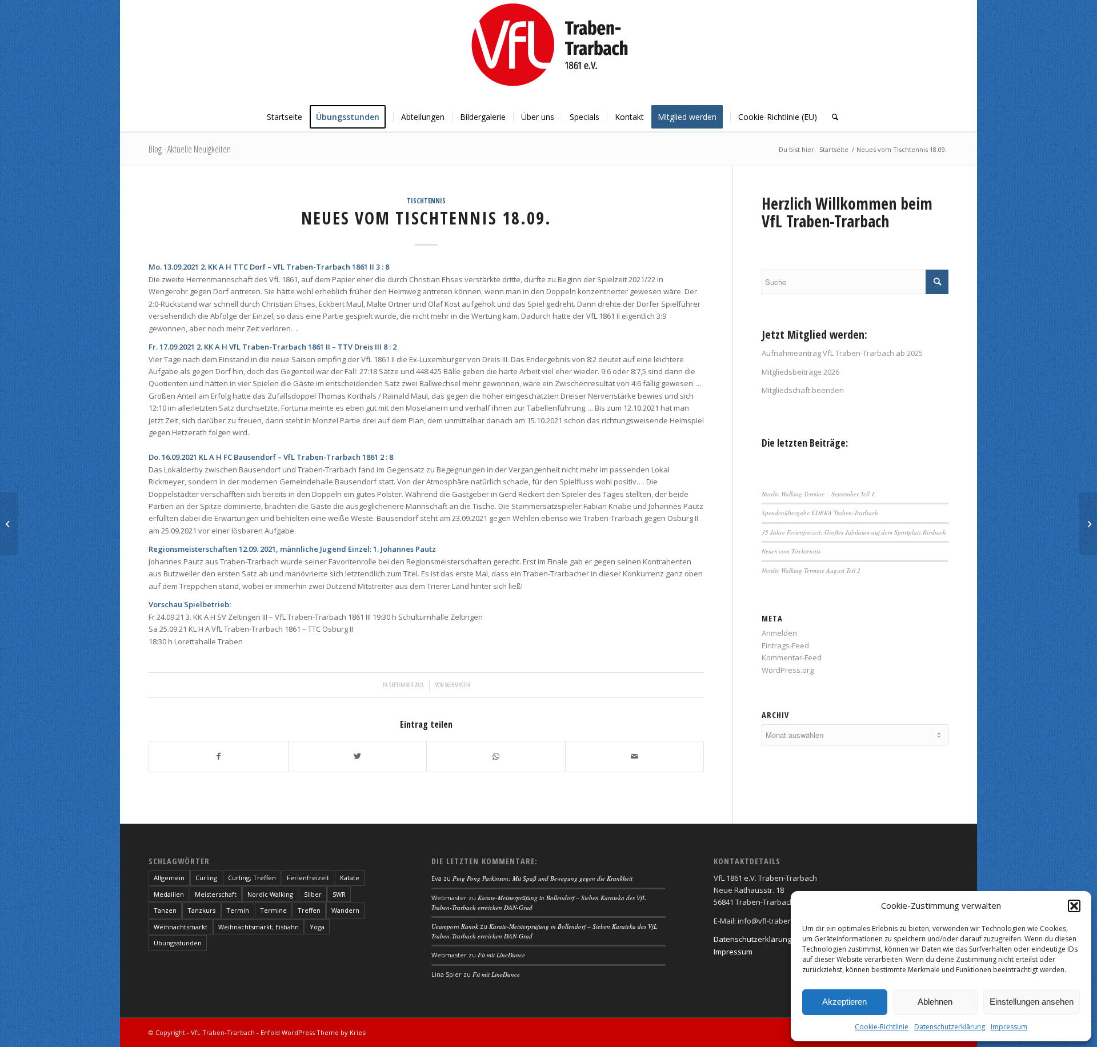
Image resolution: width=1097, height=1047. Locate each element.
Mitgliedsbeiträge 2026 (800, 372)
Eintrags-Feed (785, 645)
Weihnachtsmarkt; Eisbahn (258, 926)
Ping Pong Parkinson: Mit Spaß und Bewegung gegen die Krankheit (542, 878)
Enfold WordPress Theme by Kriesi (314, 1032)
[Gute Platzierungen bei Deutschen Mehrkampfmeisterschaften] (9, 523)
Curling (206, 877)
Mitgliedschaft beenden (803, 390)
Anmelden (779, 633)
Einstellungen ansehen (1032, 1001)
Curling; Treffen (252, 877)
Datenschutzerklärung (949, 1027)
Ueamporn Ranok (454, 926)
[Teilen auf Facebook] (218, 756)
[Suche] (831, 117)
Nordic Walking (270, 894)
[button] (1074, 906)
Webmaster (457, 685)
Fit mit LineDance (501, 954)
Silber (313, 894)
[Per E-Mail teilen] (635, 756)
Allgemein (169, 877)
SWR (339, 894)
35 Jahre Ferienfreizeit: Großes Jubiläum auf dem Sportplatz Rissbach (854, 532)
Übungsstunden (178, 942)
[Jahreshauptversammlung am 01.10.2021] (1088, 523)
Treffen (309, 910)
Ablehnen (935, 1001)
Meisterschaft (216, 894)
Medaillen (169, 894)
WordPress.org (788, 670)
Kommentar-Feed (792, 657)
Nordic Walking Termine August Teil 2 (811, 570)
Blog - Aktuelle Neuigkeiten (190, 149)
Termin (237, 910)
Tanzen (165, 910)
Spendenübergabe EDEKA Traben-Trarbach (820, 512)
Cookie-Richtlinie (881, 1027)
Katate (349, 877)
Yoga (317, 926)
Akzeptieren (844, 1001)
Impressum (1009, 1027)
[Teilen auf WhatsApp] (496, 756)
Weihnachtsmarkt (180, 926)
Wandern (345, 910)
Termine (273, 910)
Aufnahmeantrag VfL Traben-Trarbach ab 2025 (842, 353)
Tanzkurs (201, 910)
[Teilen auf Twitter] (358, 756)
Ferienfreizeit (308, 877)
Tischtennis (426, 200)
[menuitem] (284, 117)
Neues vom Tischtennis (791, 551)
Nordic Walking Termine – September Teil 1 (818, 494)
